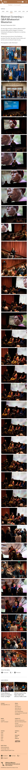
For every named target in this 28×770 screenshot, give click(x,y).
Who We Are (18, 706)
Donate (16, 723)
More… (2, 740)
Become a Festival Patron (20, 721)
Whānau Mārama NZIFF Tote (7, 750)
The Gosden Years (5, 749)
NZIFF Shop (3, 745)
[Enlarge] (14, 54)
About (16, 703)
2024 (2, 734)
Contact (3, 703)
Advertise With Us (19, 725)
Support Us (17, 718)
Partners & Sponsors (19, 720)
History (16, 705)
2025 (2, 732)
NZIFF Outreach (4, 721)
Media (2, 718)
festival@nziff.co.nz (5, 704)
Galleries (3, 8)
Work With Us (18, 708)
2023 (2, 735)
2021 (2, 739)
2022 (2, 737)
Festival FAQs (18, 709)
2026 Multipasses (5, 747)
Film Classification (19, 711)
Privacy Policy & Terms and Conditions (21, 713)
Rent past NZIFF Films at (17, 737)
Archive (2, 731)
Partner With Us (18, 726)
